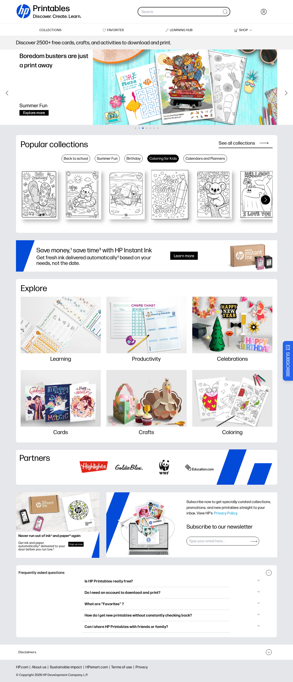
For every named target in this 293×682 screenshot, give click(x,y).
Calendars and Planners (205, 158)
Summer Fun (107, 158)
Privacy (141, 667)
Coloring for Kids (163, 158)
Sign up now (76, 544)
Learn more (184, 255)
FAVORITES (115, 30)
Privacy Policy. (226, 513)
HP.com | (24, 667)
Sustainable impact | (67, 667)
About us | (41, 667)
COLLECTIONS (50, 30)
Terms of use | (123, 667)
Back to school (76, 158)
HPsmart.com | (98, 667)
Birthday (133, 158)
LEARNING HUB (181, 30)
